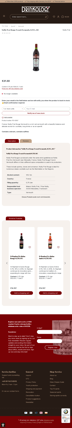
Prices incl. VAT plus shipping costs (12, 88)
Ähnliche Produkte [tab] (15, 218)
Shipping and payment (34, 389)
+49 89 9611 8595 (9, 381)
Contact (52, 385)
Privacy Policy (31, 382)
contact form (14, 391)
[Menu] (4, 16)
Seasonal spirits (55, 392)
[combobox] (27, 16)
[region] (36, 58)
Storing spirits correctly (58, 395)
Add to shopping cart (21, 293)
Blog (51, 379)
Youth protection (32, 385)
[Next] (65, 263)
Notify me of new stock (36, 113)
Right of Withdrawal (45, 422)
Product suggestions (33, 399)
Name (39, 337)
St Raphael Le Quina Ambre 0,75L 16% (46, 257)
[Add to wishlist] (30, 247)
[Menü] (69, 409)
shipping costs (49, 420)
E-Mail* (39, 328)
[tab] (12, 141)
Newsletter (30, 402)
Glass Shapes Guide (57, 382)
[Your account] (58, 17)
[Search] (46, 16)
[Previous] (6, 263)
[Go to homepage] (36, 9)
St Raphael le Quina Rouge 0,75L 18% (17, 257)
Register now (52, 347)
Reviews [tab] (26, 141)
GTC (27, 379)
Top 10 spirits (54, 389)
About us (53, 375)
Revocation (30, 392)
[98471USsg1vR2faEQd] (36, 57)
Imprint (28, 375)
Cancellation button (33, 395)
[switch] (66, 421)
